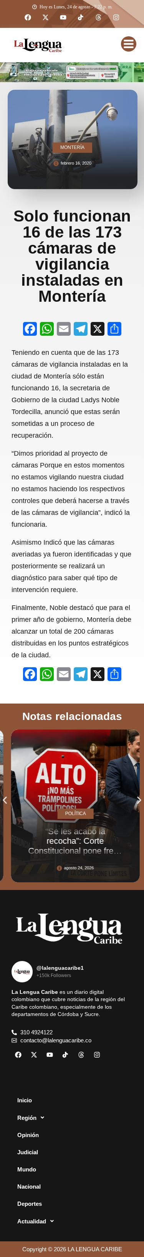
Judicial (27, 1152)
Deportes (29, 1203)
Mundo (26, 1169)
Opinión (28, 1135)
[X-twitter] (45, 17)
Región (26, 1118)
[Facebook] (28, 17)
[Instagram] (116, 17)
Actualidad (31, 1221)
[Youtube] (63, 17)
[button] (5, 800)
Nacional (29, 1186)
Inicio (24, 1100)
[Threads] (98, 17)
